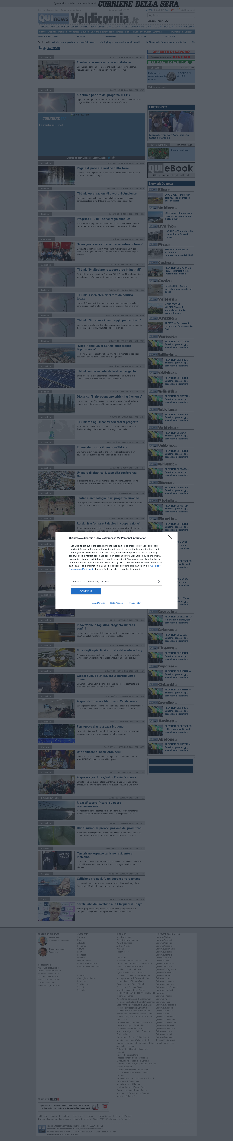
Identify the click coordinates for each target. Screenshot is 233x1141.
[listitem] (116, 581)
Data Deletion (98, 603)
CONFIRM (85, 591)
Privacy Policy (134, 603)
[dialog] (116, 570)
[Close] (171, 538)
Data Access (116, 603)
